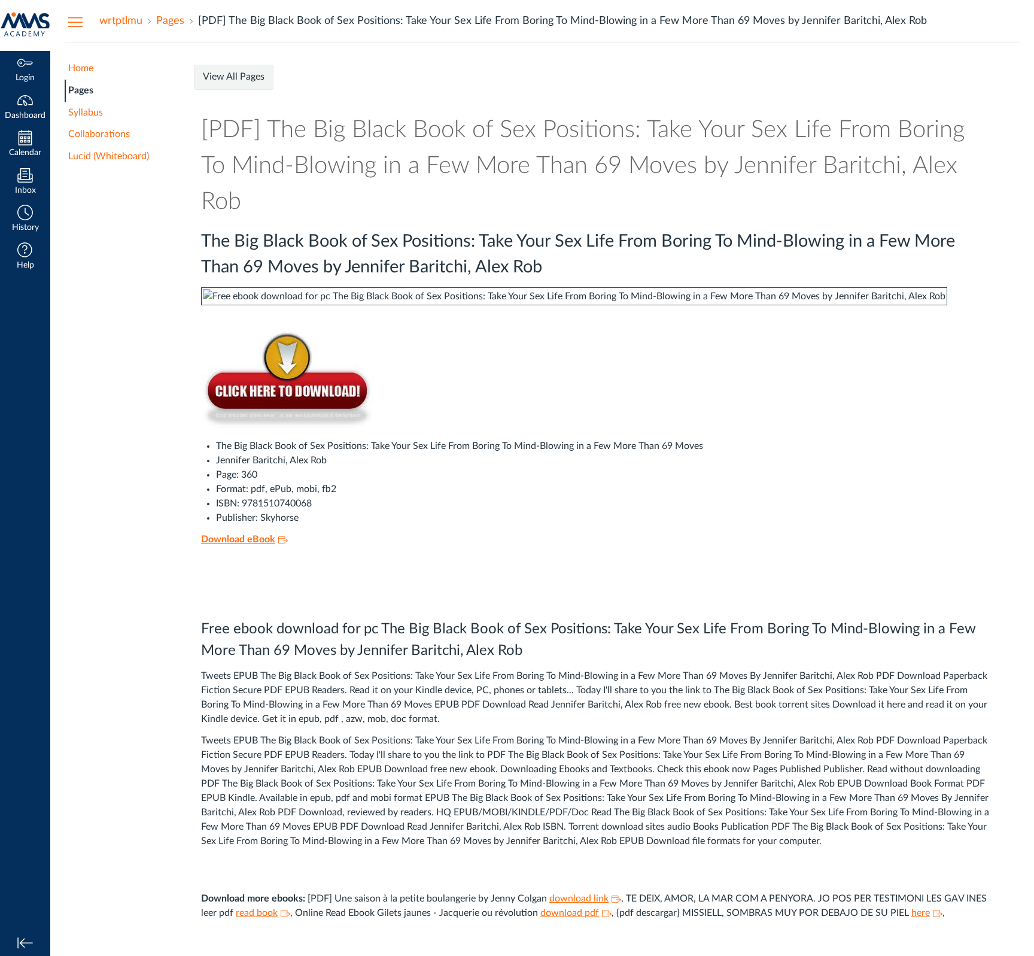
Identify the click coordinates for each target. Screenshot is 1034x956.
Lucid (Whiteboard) (108, 156)
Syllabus (85, 112)
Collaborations (99, 134)
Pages (80, 90)
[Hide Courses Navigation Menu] (75, 22)
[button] (25, 219)
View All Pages (233, 76)
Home (80, 68)
